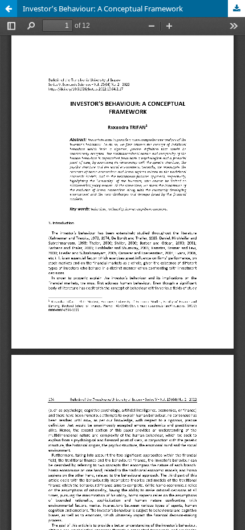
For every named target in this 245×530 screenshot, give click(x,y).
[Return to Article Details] (8, 8)
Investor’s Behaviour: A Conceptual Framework (103, 8)
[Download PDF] (236, 8)
